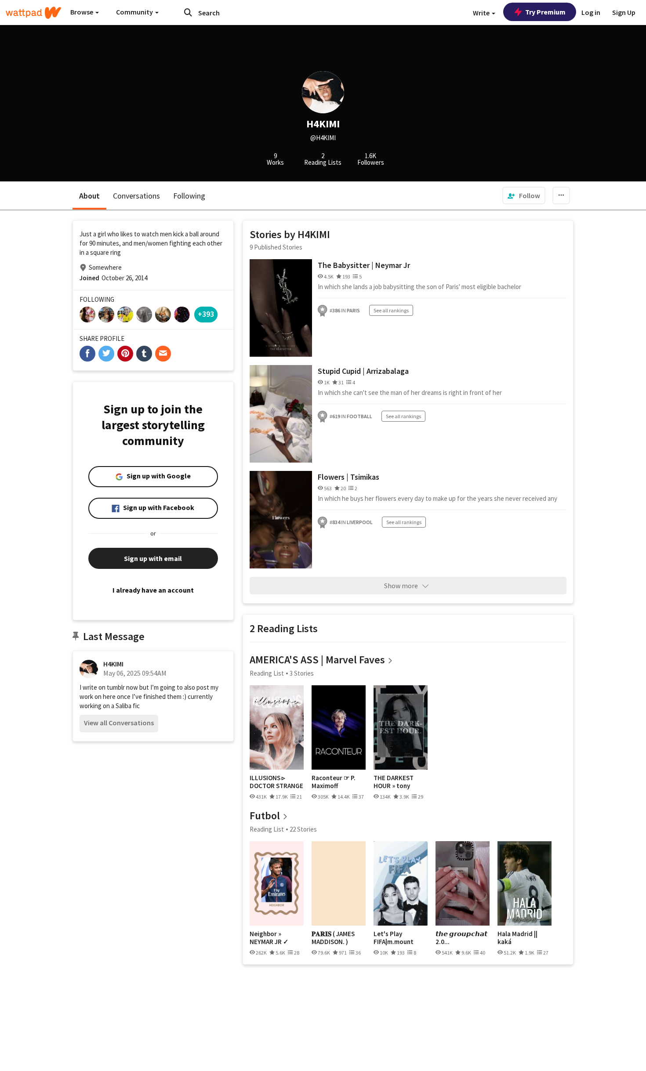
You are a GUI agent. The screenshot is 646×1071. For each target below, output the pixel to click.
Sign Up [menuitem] (623, 12)
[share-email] (163, 354)
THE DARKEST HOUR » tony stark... (394, 781)
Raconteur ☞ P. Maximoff (334, 781)
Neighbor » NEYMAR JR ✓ (269, 937)
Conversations (136, 196)
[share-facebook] (87, 354)
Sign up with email (153, 558)
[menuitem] (523, 195)
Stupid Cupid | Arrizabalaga (363, 371)
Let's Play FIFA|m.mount (394, 937)
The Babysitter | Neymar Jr (364, 265)
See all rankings (391, 310)
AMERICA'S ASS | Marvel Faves (317, 659)
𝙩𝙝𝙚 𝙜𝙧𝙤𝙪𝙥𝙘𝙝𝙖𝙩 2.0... (461, 937)
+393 (206, 314)
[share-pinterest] (125, 354)
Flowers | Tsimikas (348, 477)
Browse (82, 11)
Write (482, 12)
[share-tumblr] (144, 354)
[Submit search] (188, 12)
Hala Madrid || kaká (517, 937)
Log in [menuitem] (590, 12)
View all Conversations (119, 722)
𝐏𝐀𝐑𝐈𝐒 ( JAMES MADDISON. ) (333, 937)
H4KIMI (113, 664)
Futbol (265, 815)
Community (135, 11)
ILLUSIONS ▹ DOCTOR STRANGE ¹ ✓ (276, 781)
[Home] (33, 13)
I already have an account (153, 590)
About (89, 196)
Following (189, 196)
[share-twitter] (106, 354)
